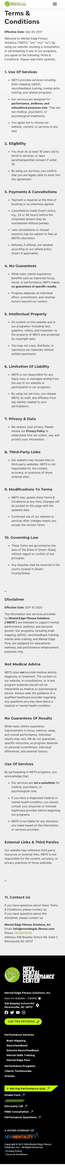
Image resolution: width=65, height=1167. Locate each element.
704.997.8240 (23, 933)
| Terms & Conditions (16, 1154)
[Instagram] (23, 1012)
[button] (55, 4)
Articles (10, 1076)
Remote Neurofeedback (23, 1050)
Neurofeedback (17, 1045)
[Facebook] (6, 1012)
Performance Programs (20, 1066)
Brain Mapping (16, 1040)
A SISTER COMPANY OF (19, 1130)
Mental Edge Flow (18, 1060)
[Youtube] (18, 1012)
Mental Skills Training (21, 1055)
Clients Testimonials (18, 1071)
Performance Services (19, 1034)
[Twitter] (12, 1012)
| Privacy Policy (13, 1151)
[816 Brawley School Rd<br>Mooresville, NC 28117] (37, 1005)
